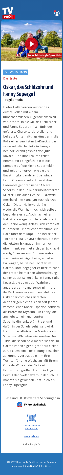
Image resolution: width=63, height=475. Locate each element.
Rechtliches (46, 466)
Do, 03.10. (16, 72)
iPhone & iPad (31, 428)
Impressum (17, 466)
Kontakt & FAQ (31, 466)
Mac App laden (31, 436)
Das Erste (10, 78)
